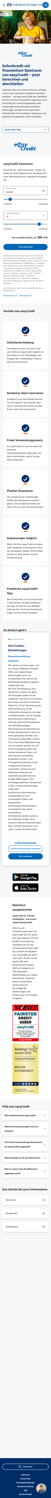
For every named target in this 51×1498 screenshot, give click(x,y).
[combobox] (25, 129)
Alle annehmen (25, 856)
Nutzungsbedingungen (25, 1483)
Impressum (25, 1475)
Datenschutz (25, 1479)
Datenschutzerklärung (19, 656)
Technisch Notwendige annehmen (25, 849)
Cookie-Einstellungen (25, 843)
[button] (25, 1115)
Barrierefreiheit (25, 1494)
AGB (25, 1490)
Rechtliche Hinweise (25, 1486)
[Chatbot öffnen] (41, 1488)
